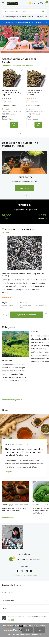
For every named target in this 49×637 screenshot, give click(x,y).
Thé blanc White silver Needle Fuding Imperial (11, 92)
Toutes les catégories (11, 399)
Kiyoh (37, 559)
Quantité (6, 314)
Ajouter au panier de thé (26, 315)
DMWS (37, 617)
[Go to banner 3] (24, 171)
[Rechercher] (43, 11)
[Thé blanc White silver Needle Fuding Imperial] (12, 78)
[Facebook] (18, 571)
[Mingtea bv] (13, 3)
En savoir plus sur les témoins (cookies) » (24, 634)
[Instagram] (27, 571)
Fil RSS (11, 620)
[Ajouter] (14, 125)
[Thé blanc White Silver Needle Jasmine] (36, 78)
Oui (27, 630)
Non (39, 630)
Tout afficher (7, 517)
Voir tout (5, 233)
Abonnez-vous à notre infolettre (24, 576)
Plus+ (44, 617)
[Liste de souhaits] (41, 3)
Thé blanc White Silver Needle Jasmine (34, 92)
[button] (20, 133)
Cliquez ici (24, 188)
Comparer (9, 102)
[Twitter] (22, 571)
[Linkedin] (31, 571)
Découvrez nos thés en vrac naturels (17, 65)
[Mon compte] (37, 3)
